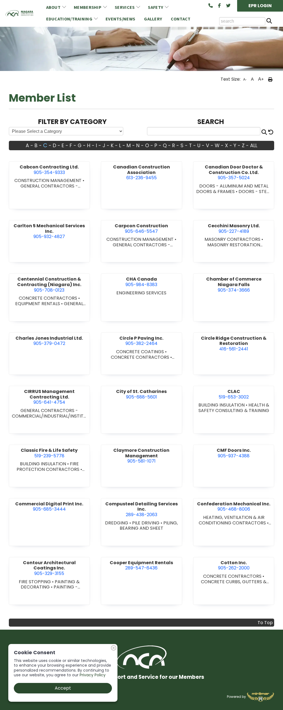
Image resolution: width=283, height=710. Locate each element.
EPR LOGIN (260, 5)
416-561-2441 (233, 343)
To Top (265, 622)
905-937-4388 (234, 453)
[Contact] (210, 6)
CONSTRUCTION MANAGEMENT (48, 180)
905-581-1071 (141, 455)
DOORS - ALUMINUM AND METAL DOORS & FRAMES (232, 189)
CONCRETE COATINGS (140, 352)
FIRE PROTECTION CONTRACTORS (48, 467)
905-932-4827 (49, 231)
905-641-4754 (49, 396)
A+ (261, 79)
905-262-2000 (234, 565)
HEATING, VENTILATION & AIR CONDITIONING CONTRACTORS (233, 520)
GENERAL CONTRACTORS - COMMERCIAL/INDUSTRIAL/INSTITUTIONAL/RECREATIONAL (49, 415)
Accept (63, 688)
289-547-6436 (141, 565)
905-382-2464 (141, 341)
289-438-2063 (141, 509)
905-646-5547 (141, 228)
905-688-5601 (141, 394)
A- (245, 79)
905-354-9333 (49, 170)
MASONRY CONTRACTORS (233, 239)
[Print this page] (270, 79)
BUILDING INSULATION (222, 405)
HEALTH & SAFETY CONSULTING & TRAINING (233, 408)
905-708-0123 (49, 284)
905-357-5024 (234, 172)
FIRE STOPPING (35, 582)
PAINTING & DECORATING (50, 584)
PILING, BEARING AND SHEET (149, 526)
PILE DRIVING (146, 523)
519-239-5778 (49, 453)
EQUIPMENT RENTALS (38, 303)
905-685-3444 (49, 507)
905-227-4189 (234, 228)
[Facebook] (219, 6)
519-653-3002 (234, 394)
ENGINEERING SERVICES (141, 293)
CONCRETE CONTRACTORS (48, 298)
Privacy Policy (93, 675)
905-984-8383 (141, 282)
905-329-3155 (49, 568)
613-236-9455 (141, 172)
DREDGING (117, 523)
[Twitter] (228, 6)
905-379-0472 (49, 341)
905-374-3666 (233, 284)
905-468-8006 (233, 507)
